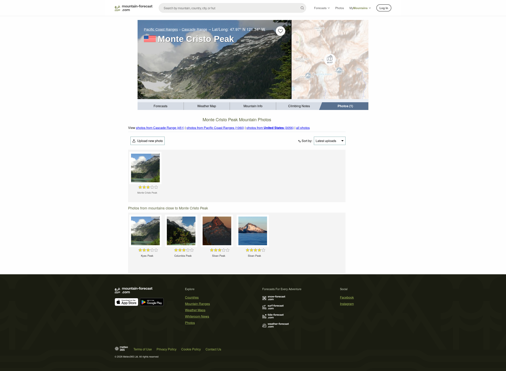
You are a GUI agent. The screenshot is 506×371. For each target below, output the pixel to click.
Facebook (347, 297)
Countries (192, 297)
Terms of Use (142, 349)
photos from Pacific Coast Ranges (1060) (215, 127)
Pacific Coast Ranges (161, 29)
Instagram (347, 303)
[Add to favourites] (280, 31)
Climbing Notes (299, 106)
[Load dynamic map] (330, 59)
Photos (339, 8)
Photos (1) (345, 106)
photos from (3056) (270, 127)
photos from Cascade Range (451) (160, 127)
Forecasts (320, 8)
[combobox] (232, 8)
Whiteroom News (197, 316)
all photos (303, 127)
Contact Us (213, 349)
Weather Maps (195, 310)
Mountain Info (253, 106)
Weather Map (206, 106)
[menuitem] (161, 106)
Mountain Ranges (197, 303)
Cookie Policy (191, 349)
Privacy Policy (167, 349)
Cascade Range (194, 29)
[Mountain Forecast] (133, 8)
